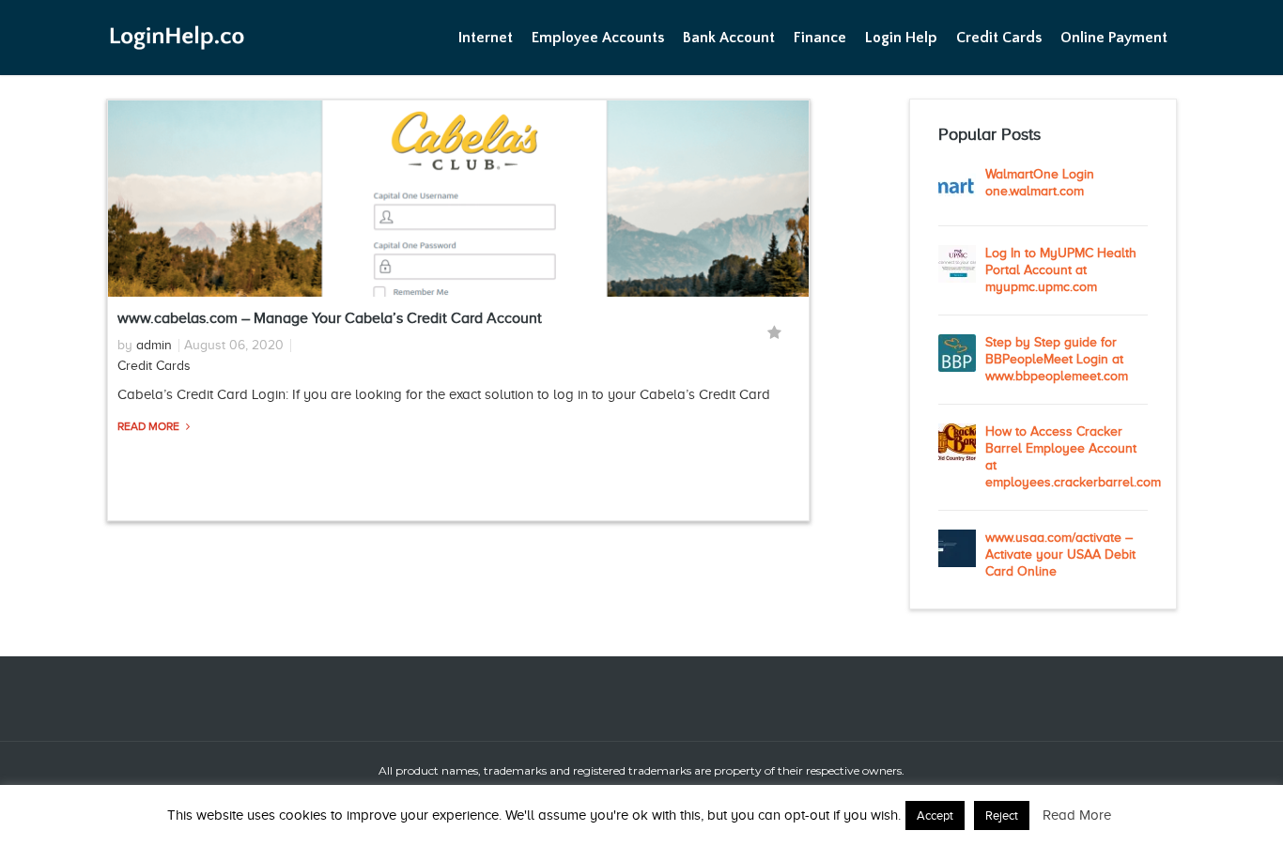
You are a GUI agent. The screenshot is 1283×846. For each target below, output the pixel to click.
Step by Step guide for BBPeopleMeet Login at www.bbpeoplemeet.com (1056, 359)
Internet (485, 37)
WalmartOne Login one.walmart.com (1039, 182)
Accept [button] (935, 815)
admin (154, 345)
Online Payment (1113, 37)
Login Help (901, 37)
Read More (149, 426)
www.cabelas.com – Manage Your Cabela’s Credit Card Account (329, 318)
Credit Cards (999, 37)
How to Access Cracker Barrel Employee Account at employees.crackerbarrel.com (1066, 456)
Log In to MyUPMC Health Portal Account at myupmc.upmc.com (1060, 270)
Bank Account (729, 37)
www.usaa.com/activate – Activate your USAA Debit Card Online (1060, 554)
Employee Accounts (598, 37)
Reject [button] (1001, 815)
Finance (820, 37)
